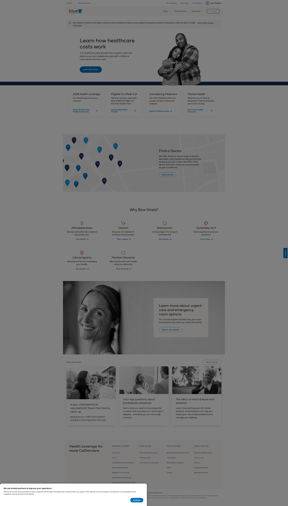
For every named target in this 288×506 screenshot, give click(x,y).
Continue (137, 500)
